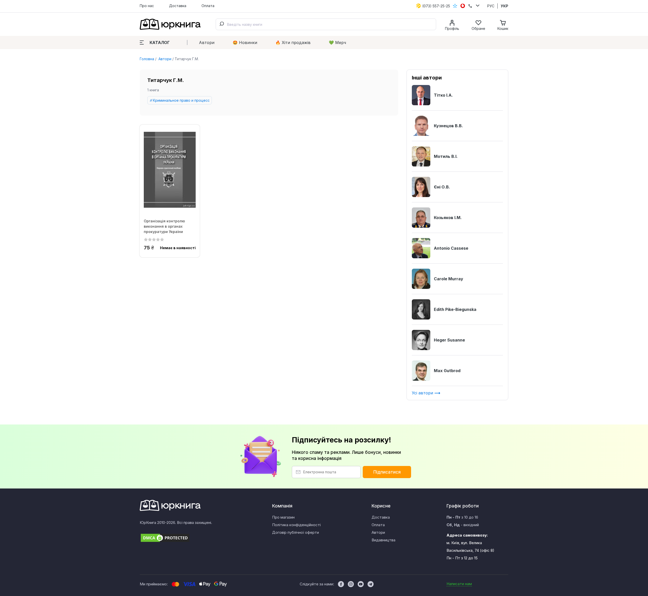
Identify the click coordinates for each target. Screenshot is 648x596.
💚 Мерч (337, 42)
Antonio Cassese (451, 248)
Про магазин (283, 517)
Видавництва (383, 540)
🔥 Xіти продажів (293, 42)
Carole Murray (448, 278)
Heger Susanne (449, 340)
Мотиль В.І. (446, 156)
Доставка (177, 6)
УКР (504, 6)
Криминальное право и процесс (181, 100)
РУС (490, 6)
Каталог (160, 42)
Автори (206, 42)
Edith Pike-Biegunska (455, 309)
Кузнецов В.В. (448, 125)
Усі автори (423, 392)
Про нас (147, 6)
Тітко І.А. (443, 95)
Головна (147, 59)
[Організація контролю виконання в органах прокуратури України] (170, 170)
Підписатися (387, 472)
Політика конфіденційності (296, 524)
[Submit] (221, 24)
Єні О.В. (442, 186)
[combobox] (326, 24)
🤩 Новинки (245, 42)
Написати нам (459, 583)
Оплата (207, 6)
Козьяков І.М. (448, 217)
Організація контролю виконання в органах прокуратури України (164, 226)
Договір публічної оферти (295, 532)
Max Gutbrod (447, 370)
